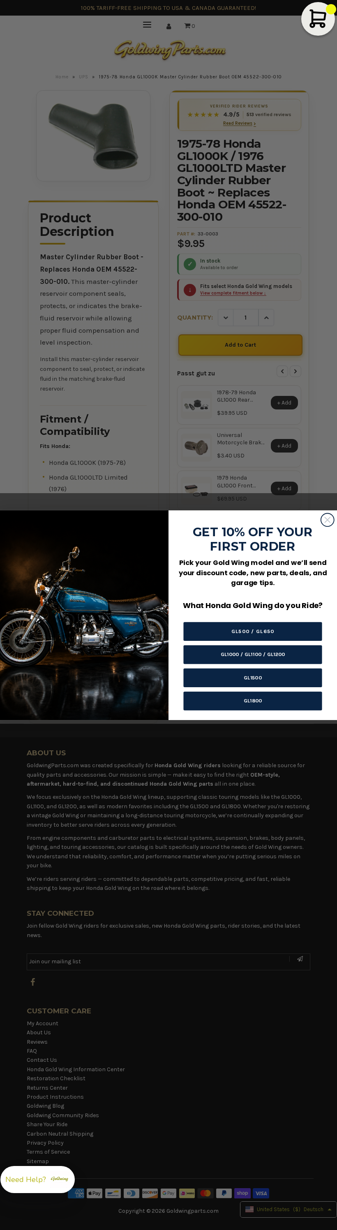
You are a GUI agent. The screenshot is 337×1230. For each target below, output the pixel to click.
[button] (37, 1179)
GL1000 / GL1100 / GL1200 (253, 654)
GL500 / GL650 (252, 631)
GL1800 (253, 700)
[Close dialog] (327, 519)
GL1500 (253, 677)
